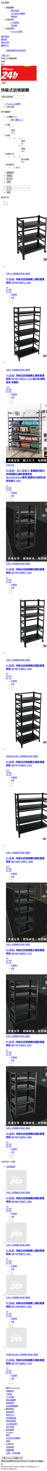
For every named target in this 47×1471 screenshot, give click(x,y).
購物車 (4, 39)
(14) (17, 120)
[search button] (2, 99)
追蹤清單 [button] (10, 50)
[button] (23, 17)
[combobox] (23, 91)
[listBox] (23, 197)
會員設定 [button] (22, 50)
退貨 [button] (16, 50)
